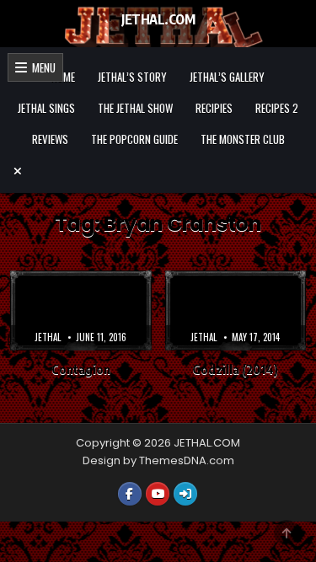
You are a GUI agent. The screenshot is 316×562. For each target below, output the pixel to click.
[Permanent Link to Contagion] (81, 310)
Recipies (214, 107)
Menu (41, 67)
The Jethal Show (135, 107)
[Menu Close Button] (158, 171)
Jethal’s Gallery (227, 76)
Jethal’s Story (132, 76)
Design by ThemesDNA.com (158, 460)
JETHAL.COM (158, 19)
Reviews (50, 139)
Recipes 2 (276, 107)
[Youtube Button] (157, 494)
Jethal (48, 337)
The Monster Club (243, 139)
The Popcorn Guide (134, 139)
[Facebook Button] (130, 494)
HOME (63, 76)
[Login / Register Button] (185, 494)
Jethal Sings (46, 107)
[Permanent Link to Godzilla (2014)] (236, 310)
